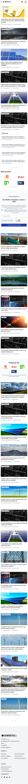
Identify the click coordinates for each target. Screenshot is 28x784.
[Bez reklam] (22, 2)
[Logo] (7, 1)
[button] (8, 168)
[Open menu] (1, 2)
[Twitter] (5, 777)
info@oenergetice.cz (6, 747)
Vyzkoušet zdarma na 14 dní (14, 225)
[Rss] (10, 777)
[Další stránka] (18, 721)
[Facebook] (2, 777)
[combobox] (14, 133)
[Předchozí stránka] (9, 721)
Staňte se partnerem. (14, 186)
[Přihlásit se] (25, 2)
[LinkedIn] (7, 777)
